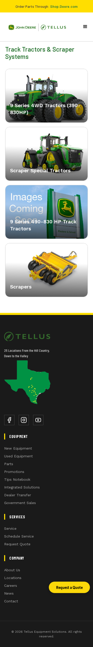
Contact (11, 601)
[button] (85, 27)
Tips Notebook (17, 479)
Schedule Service (19, 536)
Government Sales (20, 503)
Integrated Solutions (22, 487)
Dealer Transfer (17, 495)
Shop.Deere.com (64, 6)
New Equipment (18, 448)
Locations (12, 578)
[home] (35, 27)
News (9, 593)
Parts (8, 464)
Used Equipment (18, 456)
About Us (12, 570)
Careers (10, 585)
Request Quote (17, 544)
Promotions (14, 472)
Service (10, 528)
